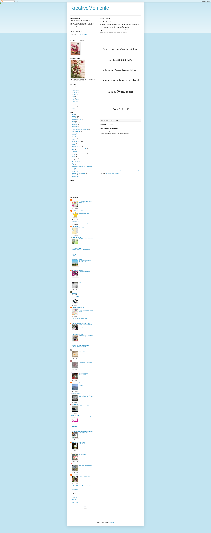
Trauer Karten (75, 171)
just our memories (76, 382)
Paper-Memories (75, 496)
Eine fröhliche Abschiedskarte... (85, 465)
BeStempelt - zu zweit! (77, 270)
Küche (73, 149)
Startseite (121, 170)
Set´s (73, 159)
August (74, 94)
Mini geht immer (82, 298)
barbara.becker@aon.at (82, 34)
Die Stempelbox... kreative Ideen (79, 318)
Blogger (112, 522)
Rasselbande (74, 255)
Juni (74, 98)
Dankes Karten (75, 122)
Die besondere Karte (77, 259)
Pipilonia (74, 499)
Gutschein (74, 136)
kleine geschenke (82, 443)
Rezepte (73, 156)
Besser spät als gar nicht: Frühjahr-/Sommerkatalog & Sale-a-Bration (86, 310)
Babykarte (74, 117)
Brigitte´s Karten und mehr (78, 442)
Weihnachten (75, 176)
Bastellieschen (75, 502)
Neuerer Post (103, 170)
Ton (72, 169)
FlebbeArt (74, 254)
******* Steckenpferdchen (78, 210)
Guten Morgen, (76, 99)
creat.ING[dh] (75, 404)
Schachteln (74, 158)
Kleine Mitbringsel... (76, 146)
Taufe (73, 164)
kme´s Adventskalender (84, 432)
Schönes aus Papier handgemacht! (80, 345)
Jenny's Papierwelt (76, 393)
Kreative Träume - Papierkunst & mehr (81, 323)
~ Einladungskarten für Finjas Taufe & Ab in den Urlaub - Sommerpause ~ (86, 396)
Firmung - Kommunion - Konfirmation (80, 129)
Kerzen (73, 144)
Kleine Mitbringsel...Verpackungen (79, 148)
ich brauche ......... (82, 282)
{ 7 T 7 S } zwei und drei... (84, 405)
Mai (74, 104)
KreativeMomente (89, 8)
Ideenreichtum (75, 415)
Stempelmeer (75, 501)
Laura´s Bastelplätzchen (78, 307)
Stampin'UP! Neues (83, 227)
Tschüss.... (74, 293)
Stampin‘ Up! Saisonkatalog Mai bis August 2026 (81, 222)
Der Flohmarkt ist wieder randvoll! (79, 346)
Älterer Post (137, 170)
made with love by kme (77, 334)
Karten (73, 143)
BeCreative (75, 489)
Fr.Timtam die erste (76, 248)
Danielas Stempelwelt (77, 350)
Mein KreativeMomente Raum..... (79, 153)
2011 (73, 88)
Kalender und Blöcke (76, 141)
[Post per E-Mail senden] (117, 120)
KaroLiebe (74, 361)
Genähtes (74, 133)
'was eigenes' (75, 453)
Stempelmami (75, 221)
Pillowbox (74, 154)
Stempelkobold (75, 372)
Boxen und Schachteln (77, 119)
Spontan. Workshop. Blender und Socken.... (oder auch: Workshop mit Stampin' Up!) (85, 326)
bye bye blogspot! (82, 454)
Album (73, 114)
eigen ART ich (75, 475)
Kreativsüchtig (75, 296)
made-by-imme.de (76, 237)
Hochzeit (74, 138)
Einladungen (74, 124)
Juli (74, 96)
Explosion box (75, 126)
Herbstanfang (81, 351)
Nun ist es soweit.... (76, 427)
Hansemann (74, 497)
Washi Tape (74, 174)
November (75, 90)
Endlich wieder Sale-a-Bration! (85, 271)
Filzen (73, 127)
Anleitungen (74, 116)
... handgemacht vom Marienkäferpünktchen (82, 431)
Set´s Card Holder (76, 161)
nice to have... (75, 464)
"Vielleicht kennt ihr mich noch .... (85, 362)
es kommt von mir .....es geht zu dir (80, 281)
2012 (73, 86)
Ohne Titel (75, 101)
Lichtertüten (74, 151)
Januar (74, 106)
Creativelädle (75, 226)
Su (72, 163)
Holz (73, 139)
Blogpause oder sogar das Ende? (79, 319)
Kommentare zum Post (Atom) (112, 173)
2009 (73, 108)
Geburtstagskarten (76, 131)
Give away (74, 134)
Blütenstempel (75, 200)
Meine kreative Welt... (77, 292)
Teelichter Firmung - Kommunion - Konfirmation (82, 166)
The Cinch (74, 168)
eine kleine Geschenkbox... (84, 476)
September (75, 92)
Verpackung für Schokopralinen (79, 173)
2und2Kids (74, 426)
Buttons (73, 121)
